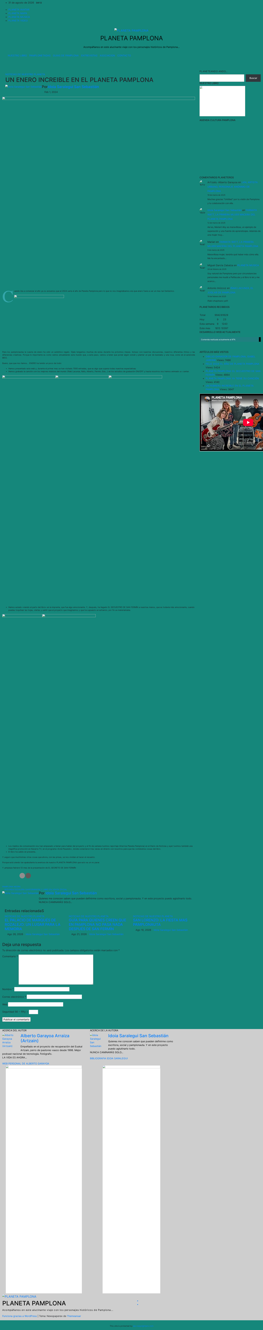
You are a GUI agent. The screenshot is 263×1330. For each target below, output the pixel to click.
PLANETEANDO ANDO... (213, 71)
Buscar (253, 78)
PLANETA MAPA (17, 13)
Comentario (10, 956)
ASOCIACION (107, 55)
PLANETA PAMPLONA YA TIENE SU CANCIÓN (232, 378)
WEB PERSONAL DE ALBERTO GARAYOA (25, 1063)
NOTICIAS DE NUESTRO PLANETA (25, 74)
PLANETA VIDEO (18, 20)
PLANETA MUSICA (19, 16)
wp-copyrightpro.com (143, 1326)
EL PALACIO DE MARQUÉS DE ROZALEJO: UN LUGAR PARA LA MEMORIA (32, 924)
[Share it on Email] (22, 875)
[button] (252, 55)
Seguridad (8, 1011)
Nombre (8, 989)
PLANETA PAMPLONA (131, 38)
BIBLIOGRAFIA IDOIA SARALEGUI (109, 1058)
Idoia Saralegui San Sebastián (73, 87)
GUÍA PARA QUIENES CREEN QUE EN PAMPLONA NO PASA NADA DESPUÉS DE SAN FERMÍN (97, 924)
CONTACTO (124, 55)
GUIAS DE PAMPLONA (66, 55)
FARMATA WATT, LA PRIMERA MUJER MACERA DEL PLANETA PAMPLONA (232, 214)
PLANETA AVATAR (18, 9)
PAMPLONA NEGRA (11, 887)
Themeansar (74, 1316)
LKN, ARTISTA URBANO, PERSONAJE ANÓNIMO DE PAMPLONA (232, 187)
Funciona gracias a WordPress (20, 1316)
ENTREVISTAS (89, 55)
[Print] (28, 875)
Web (4, 1004)
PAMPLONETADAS (40, 55)
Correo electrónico (14, 996)
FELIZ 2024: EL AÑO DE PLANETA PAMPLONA (232, 363)
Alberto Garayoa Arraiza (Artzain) (45, 1038)
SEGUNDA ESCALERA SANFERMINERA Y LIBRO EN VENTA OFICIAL (35, 889)
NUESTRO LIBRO (17, 55)
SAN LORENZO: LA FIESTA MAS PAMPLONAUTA (160, 922)
